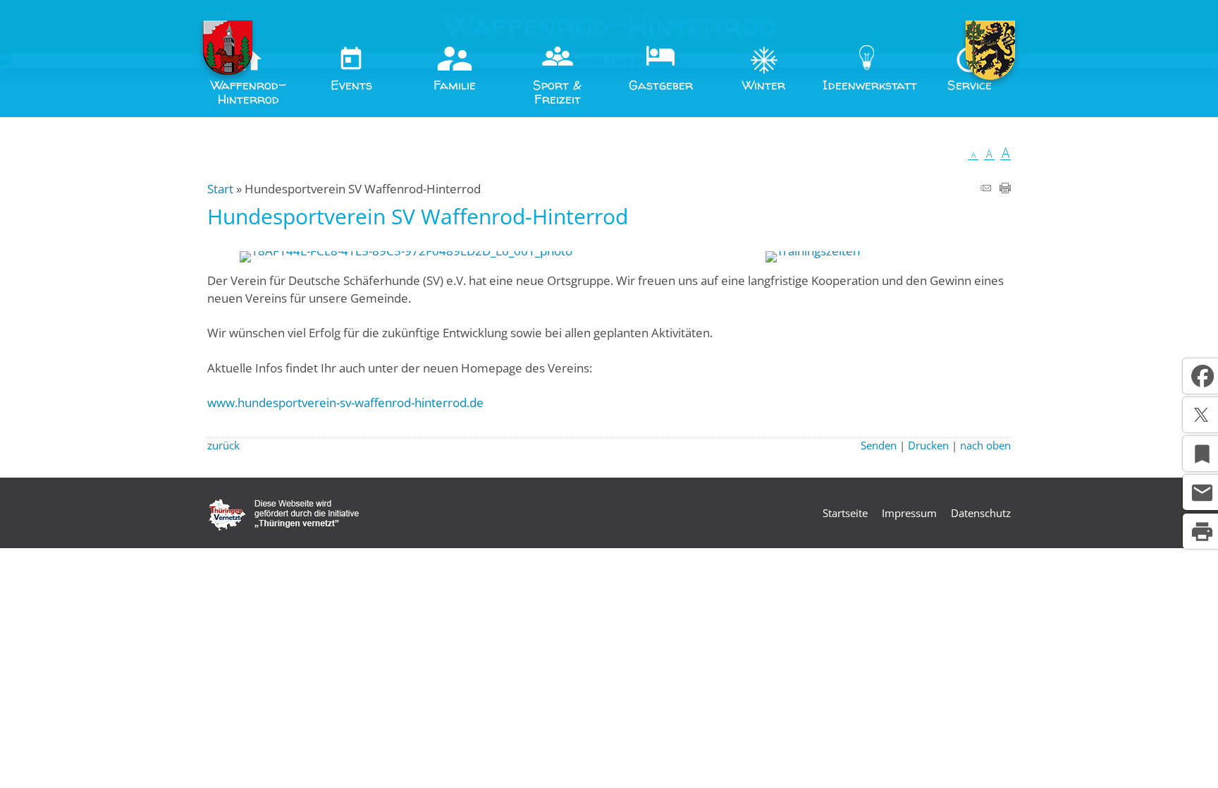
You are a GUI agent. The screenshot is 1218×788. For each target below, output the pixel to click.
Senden (879, 445)
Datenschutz (981, 513)
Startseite (845, 513)
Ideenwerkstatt (870, 85)
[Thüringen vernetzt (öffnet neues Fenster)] (284, 527)
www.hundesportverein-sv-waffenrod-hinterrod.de (345, 402)
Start (220, 189)
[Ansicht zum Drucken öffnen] (1005, 189)
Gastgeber (661, 85)
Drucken (928, 445)
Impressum (909, 513)
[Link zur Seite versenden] (985, 189)
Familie (454, 85)
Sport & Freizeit (557, 92)
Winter (763, 85)
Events (351, 85)
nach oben (985, 445)
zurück (223, 445)
